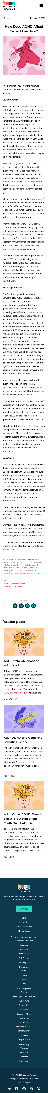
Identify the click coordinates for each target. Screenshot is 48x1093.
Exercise (24, 949)
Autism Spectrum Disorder (24, 996)
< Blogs (6, 18)
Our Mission (24, 922)
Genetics (24, 1048)
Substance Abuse (24, 1014)
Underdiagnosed (24, 962)
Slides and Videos (24, 926)
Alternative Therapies (24, 941)
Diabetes (24, 1009)
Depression (24, 1005)
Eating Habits (24, 1022)
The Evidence (24, 931)
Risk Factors (24, 958)
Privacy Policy (24, 1083)
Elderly (24, 984)
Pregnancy (24, 1061)
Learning (24, 1052)
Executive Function (24, 1026)
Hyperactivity (24, 1031)
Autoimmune (24, 1001)
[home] (9, 5)
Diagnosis (24, 945)
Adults (24, 979)
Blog (24, 918)
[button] (41, 5)
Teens (24, 975)
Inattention (24, 1035)
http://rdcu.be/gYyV (19, 692)
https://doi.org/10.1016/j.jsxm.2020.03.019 (29, 573)
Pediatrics (24, 1057)
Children (24, 970)
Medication (24, 954)
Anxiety (24, 992)
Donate (24, 908)
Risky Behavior (24, 1039)
